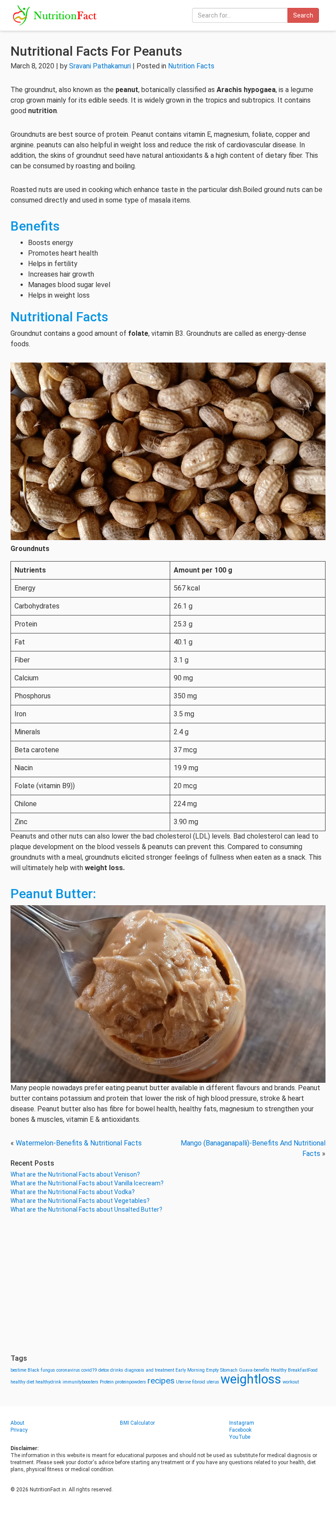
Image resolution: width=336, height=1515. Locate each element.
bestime (18, 1370)
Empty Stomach (222, 1370)
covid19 (89, 1370)
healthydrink (48, 1382)
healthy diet (22, 1382)
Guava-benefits (254, 1370)
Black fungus (41, 1370)
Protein (107, 1382)
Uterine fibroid (190, 1382)
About (17, 1423)
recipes (161, 1381)
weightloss (250, 1379)
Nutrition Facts (191, 66)
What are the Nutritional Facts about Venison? (75, 1174)
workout (291, 1382)
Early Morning (190, 1370)
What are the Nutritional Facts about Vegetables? (80, 1200)
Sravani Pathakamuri (100, 66)
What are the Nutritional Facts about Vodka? (72, 1191)
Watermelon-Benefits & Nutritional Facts (79, 1143)
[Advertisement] (168, 1284)
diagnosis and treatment (149, 1370)
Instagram (241, 1423)
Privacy (19, 1430)
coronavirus (68, 1370)
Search (303, 15)
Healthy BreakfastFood (294, 1370)
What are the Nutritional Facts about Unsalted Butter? (86, 1209)
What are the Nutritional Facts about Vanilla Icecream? (87, 1183)
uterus (212, 1382)
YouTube (239, 1437)
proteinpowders (130, 1382)
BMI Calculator (137, 1423)
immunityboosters (80, 1382)
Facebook (240, 1430)
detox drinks (110, 1370)
